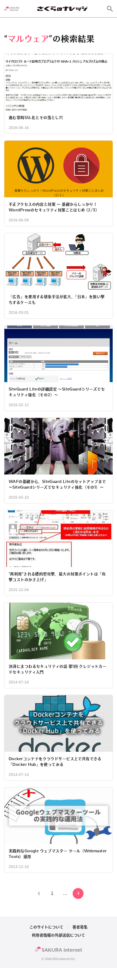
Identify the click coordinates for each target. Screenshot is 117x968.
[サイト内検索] (110, 8)
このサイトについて (46, 927)
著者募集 (80, 927)
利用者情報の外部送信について (58, 935)
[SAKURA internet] (11, 9)
